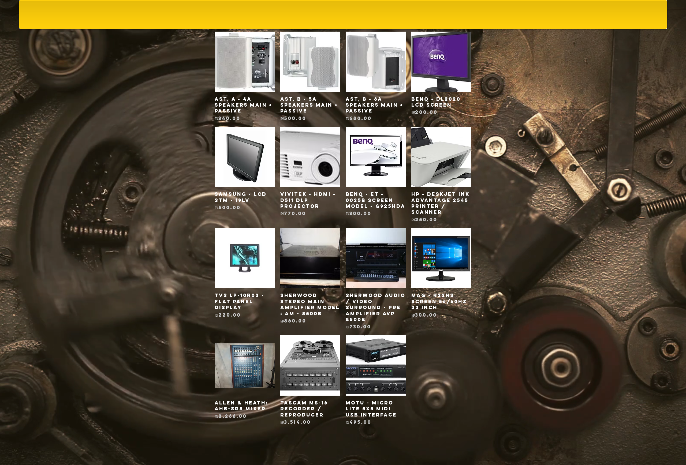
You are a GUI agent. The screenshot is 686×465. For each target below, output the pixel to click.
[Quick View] (245, 62)
